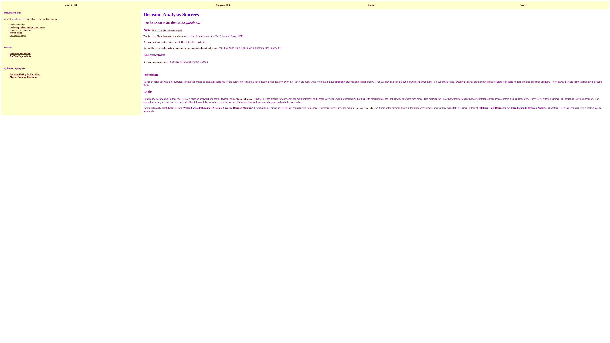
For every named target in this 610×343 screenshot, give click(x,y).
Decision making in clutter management (161, 42)
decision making (17, 25)
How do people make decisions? (167, 30)
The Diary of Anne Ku (31, 19)
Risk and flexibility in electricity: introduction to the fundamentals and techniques (180, 48)
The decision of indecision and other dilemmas (164, 36)
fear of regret (16, 33)
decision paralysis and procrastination (27, 27)
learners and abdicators (20, 30)
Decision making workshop (155, 62)
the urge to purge (18, 35)
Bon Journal (51, 19)
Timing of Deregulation (366, 108)
